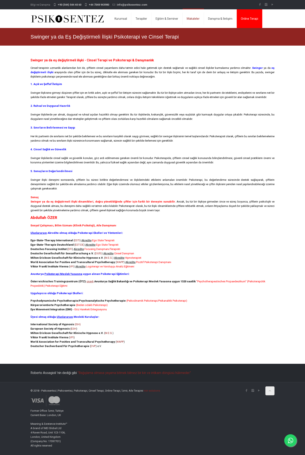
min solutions (152, 390)
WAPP (120, 262)
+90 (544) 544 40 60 (69, 4)
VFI (72, 266)
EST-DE (79, 244)
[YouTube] (272, 4)
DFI (70, 249)
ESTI (77, 240)
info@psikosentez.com (132, 4)
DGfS (98, 253)
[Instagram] (266, 4)
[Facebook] (260, 4)
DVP (93, 346)
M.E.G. (108, 257)
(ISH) (78, 324)
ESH (73, 328)
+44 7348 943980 (99, 4)
